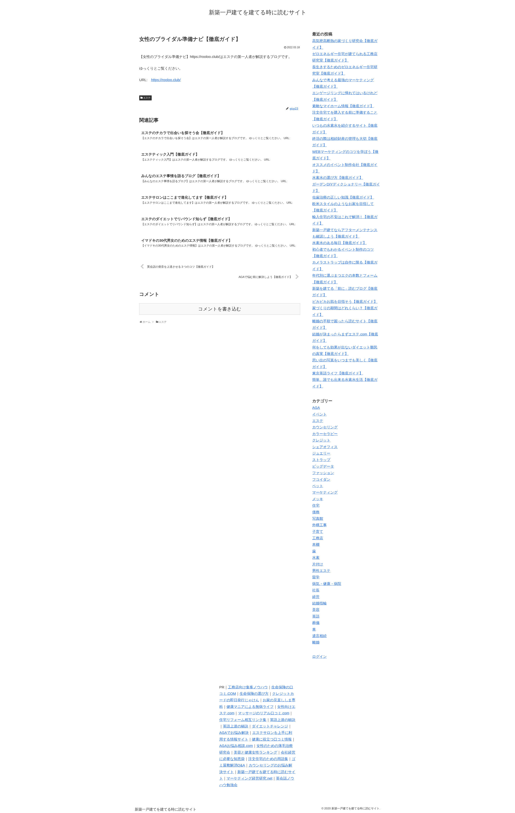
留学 (315, 577)
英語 (315, 616)
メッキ (317, 499)
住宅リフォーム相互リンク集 (242, 720)
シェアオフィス (325, 447)
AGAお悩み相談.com (236, 746)
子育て (317, 532)
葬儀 (315, 623)
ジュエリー (321, 453)
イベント (319, 414)
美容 (315, 610)
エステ (146, 97)
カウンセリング (325, 427)
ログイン (319, 657)
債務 (315, 512)
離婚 (315, 642)
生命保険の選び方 (254, 694)
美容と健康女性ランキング (255, 752)
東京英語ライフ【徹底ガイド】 (337, 373)
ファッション (323, 473)
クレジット (321, 440)
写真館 (317, 519)
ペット (317, 486)
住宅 (315, 505)
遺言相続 (319, 636)
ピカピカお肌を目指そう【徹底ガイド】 (344, 302)
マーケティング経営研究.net (249, 778)
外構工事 (319, 525)
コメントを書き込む (219, 309)
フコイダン (321, 480)
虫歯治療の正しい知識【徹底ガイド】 (343, 197)
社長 (315, 590)
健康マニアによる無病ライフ (250, 707)
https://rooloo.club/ (166, 80)
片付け (317, 564)
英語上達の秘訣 (282, 720)
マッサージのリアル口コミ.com (263, 713)
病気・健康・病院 (326, 584)
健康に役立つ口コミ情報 (272, 739)
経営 (315, 597)
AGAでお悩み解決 (234, 733)
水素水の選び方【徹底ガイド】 (337, 178)
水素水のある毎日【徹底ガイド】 (339, 243)
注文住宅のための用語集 (268, 759)
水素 (315, 558)
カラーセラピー (325, 434)
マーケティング (325, 492)
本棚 (315, 545)
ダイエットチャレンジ (270, 726)
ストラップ (321, 460)
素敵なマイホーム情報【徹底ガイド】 (343, 106)
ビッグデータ (323, 466)
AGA (316, 408)
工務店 (317, 538)
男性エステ (321, 571)
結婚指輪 (319, 603)
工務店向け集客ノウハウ (248, 687)
